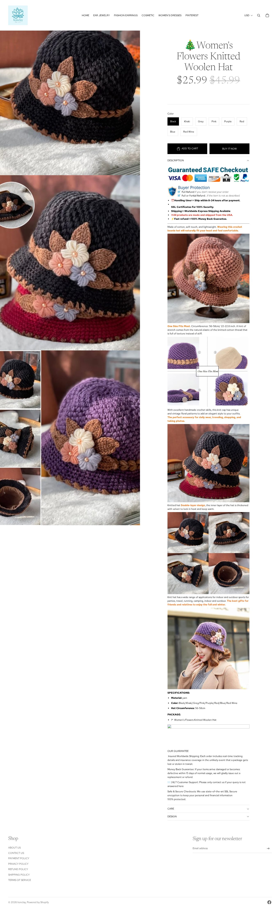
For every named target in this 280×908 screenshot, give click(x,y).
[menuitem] (85, 15)
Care (170, 808)
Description (175, 160)
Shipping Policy (19, 874)
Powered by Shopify (38, 902)
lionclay (21, 902)
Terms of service (19, 880)
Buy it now (229, 148)
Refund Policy (18, 869)
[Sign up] (268, 848)
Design (172, 816)
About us (14, 847)
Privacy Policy (18, 864)
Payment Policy (18, 858)
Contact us (16, 853)
